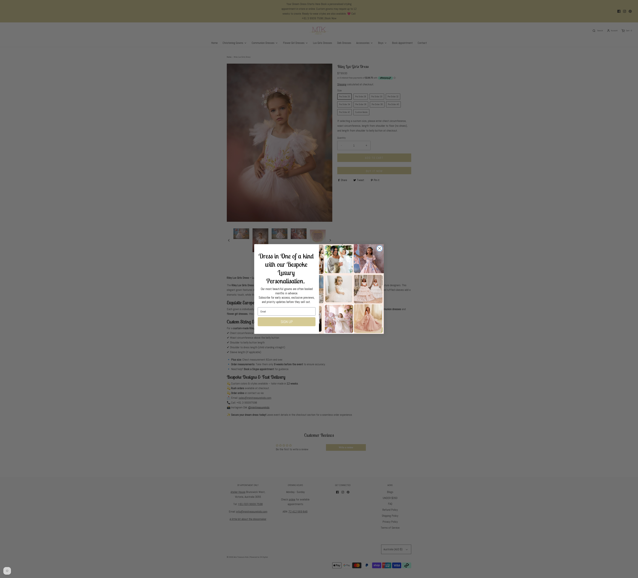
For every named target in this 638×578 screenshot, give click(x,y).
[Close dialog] (379, 248)
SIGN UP (287, 321)
